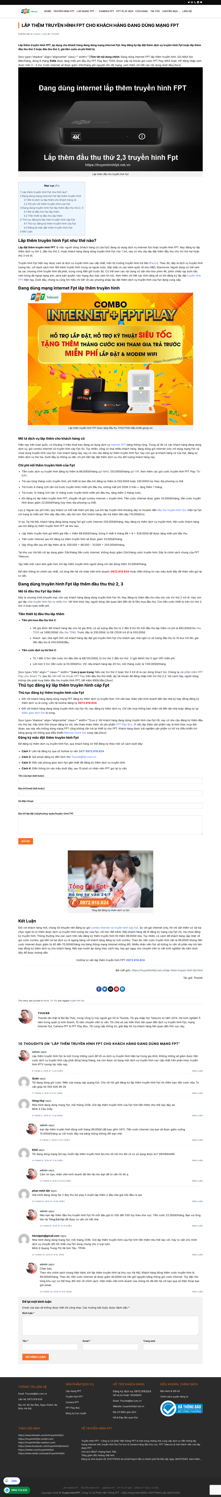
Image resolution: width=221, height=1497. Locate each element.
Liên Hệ (187, 11)
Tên (25, 1341)
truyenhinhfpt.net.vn (133, 1406)
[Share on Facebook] (99, 989)
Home (47, 11)
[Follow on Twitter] (189, 2)
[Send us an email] (192, 2)
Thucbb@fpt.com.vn (131, 1400)
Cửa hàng (141, 11)
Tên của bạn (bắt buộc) (31, 775)
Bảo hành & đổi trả (170, 1391)
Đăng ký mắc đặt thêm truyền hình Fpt (48, 227)
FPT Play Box (124, 11)
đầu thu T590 (67, 632)
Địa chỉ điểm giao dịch (124, 1412)
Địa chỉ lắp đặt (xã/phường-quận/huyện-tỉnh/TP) (45, 813)
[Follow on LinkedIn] (198, 2)
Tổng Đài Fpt (56, 1219)
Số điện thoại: (26, 801)
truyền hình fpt (77, 1000)
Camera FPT (106, 11)
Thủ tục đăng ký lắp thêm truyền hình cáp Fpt (47, 219)
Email (87, 1341)
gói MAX (103, 471)
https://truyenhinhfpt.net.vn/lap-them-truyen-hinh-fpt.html (167, 970)
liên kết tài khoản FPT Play (68, 676)
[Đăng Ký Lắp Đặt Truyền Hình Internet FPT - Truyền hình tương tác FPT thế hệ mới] (28, 11)
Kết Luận (26, 231)
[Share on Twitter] (104, 989)
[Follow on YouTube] (201, 2)
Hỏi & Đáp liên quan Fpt (125, 1417)
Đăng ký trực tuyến (76, 1413)
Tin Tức (155, 11)
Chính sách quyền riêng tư (174, 1396)
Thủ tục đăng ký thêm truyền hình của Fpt (50, 223)
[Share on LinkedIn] (122, 989)
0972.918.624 (142, 1391)
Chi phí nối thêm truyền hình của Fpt (47, 203)
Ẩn (57, 185)
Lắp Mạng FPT (85, 11)
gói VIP (134, 471)
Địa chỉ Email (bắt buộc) (31, 788)
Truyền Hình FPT (63, 11)
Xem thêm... (195, 1459)
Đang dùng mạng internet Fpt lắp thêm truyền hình (50, 196)
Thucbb (55, 34)
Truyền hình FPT (74, 1396)
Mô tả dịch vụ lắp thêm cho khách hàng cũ (50, 199)
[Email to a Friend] (110, 989)
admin (36, 1051)
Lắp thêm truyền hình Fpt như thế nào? (43, 192)
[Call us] (195, 2)
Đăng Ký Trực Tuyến (146, 1488)
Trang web (149, 1341)
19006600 (135, 1395)
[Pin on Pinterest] (116, 989)
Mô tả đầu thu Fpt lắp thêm (41, 211)
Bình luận (197, 1071)
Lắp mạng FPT (73, 1391)
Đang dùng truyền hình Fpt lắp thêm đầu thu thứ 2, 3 (51, 207)
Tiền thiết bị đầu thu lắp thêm (43, 215)
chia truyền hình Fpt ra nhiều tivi (47, 601)
